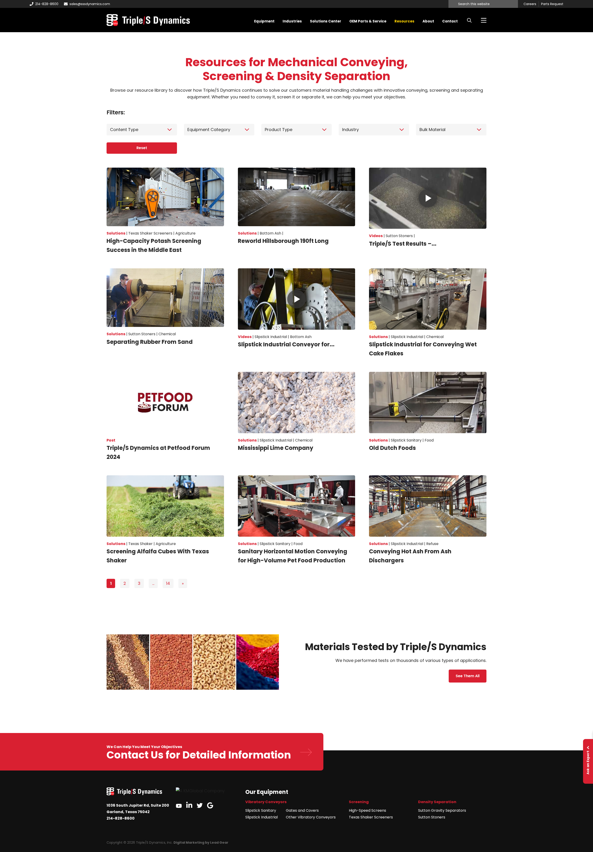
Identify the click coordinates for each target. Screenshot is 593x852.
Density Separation (437, 802)
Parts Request (552, 4)
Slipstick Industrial (261, 817)
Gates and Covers (302, 810)
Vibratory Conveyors (266, 802)
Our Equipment (266, 792)
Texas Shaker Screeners (371, 817)
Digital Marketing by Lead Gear (200, 842)
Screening (359, 802)
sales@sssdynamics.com (89, 4)
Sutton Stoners (431, 817)
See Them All (467, 676)
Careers (530, 4)
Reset (141, 147)
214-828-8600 (46, 4)
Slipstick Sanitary (260, 810)
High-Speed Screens (367, 810)
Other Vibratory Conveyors (311, 817)
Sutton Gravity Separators (442, 810)
